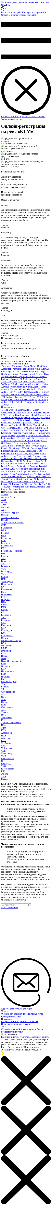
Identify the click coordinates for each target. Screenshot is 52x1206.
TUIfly (19, 392)
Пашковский (7, 670)
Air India (36, 481)
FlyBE (43, 445)
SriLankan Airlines (19, 399)
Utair (37, 369)
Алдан (4, 500)
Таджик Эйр (21, 397)
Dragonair (28, 453)
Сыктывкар (7, 705)
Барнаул (5, 531)
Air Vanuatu (41, 476)
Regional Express (20, 417)
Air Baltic (46, 484)
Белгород (5, 541)
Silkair (36, 410)
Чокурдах (6, 762)
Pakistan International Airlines (20, 421)
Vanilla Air (32, 389)
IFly (19, 438)
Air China (25, 484)
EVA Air (26, 448)
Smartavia (7, 366)
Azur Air (45, 369)
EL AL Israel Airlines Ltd (31, 451)
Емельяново (7, 587)
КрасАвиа (45, 430)
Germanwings (20, 443)
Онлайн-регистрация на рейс (15, 1014)
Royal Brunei (37, 415)
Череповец (6, 752)
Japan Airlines (35, 435)
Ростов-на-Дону (9, 680)
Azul (12, 469)
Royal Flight (30, 366)
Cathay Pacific (40, 461)
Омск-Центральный (11, 659)
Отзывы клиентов (27, 15)
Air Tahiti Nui (15, 479)
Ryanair (10, 415)
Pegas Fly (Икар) (37, 371)
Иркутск (5, 598)
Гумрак (4, 575)
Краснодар (6, 628)
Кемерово (6, 613)
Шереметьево (7, 767)
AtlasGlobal (33, 471)
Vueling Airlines (27, 384)
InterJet (46, 435)
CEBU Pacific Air (24, 461)
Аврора (23, 471)
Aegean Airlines (16, 489)
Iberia (35, 438)
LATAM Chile (17, 430)
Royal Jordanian (23, 415)
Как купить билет (27, 1029)
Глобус (9, 443)
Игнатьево (6, 593)
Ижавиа (14, 379)
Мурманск (6, 649)
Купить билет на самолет (32, 116)
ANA (12, 474)
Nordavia (27, 425)
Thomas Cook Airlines (31, 394)
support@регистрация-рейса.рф (16, 1008)
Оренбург (6, 664)
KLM (32, 433)
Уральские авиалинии (23, 369)
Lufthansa (34, 376)
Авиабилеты (36, 1014)
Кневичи (5, 618)
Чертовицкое (7, 757)
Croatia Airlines (33, 456)
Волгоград (6, 570)
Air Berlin (38, 479)
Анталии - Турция (10, 511)
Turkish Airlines (35, 374)
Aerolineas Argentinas (35, 487)
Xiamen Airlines (37, 381)
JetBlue (11, 435)
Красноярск (7, 634)
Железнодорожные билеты (36, 1037)
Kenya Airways (43, 433)
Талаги (4, 711)
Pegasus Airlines (16, 420)
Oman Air (37, 422)
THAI (46, 394)
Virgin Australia (17, 387)
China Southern (25, 458)
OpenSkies (27, 422)
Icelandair (26, 438)
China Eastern (40, 458)
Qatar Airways (36, 417)
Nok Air (37, 425)
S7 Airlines (42, 366)
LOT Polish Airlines (33, 428)
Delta (36, 453)
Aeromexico (18, 487)
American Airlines (24, 474)
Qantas (47, 417)
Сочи (3, 695)
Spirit (12, 402)
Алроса (43, 376)
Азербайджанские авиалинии (31, 469)
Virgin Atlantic (33, 387)
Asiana (43, 471)
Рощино (5, 685)
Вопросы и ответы (10, 116)
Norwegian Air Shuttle (11, 425)
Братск (4, 554)
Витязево (5, 559)
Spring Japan (34, 399)
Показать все (7, 407)
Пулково (5, 675)
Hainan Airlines (17, 440)
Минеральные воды (11, 639)
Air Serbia (28, 479)
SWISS (39, 397)
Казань (4, 608)
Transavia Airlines (32, 392)
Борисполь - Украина (11, 549)
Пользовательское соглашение (16, 1024)
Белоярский (7, 545)
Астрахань (23, 381)
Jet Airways (21, 435)
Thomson (15, 394)
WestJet (15, 384)
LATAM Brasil (31, 430)
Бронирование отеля (11, 1016)
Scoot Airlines (20, 412)
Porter (5, 420)
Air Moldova (25, 379)
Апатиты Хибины (10, 516)
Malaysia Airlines (14, 428)
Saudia (45, 412)
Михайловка (7, 644)
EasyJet (19, 453)
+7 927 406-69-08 (9, 907)
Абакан (4, 494)
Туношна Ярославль (11, 721)
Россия (16, 371)
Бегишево (6, 536)
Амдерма (5, 505)
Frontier (35, 445)
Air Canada (35, 484)
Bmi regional (23, 466)
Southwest (30, 402)
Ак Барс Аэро (8, 497)
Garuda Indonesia (22, 445)
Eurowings (36, 448)
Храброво (6, 741)
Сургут (4, 700)
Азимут (23, 374)
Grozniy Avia (40, 440)
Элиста (4, 772)
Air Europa (14, 484)
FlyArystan (17, 366)
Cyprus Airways (17, 456)
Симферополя (8, 690)
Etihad (45, 448)
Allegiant (38, 474)
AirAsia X (21, 476)
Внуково (5, 564)
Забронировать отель (11, 119)
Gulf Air (29, 440)
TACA (31, 397)
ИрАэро (37, 379)
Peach (28, 420)
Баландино (6, 526)
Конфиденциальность (12, 1037)
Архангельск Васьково (12, 521)
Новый (4, 654)
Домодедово (7, 580)
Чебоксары (6, 746)
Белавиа (34, 466)
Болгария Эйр (22, 463)
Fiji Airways (15, 448)
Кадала (4, 603)
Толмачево (6, 716)
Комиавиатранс (21, 433)
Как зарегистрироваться (34, 12)
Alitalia (46, 474)
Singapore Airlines (23, 410)
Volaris (39, 384)
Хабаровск (6, 731)
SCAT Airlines (35, 412)
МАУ (12, 392)
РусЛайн (23, 376)
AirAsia (31, 476)
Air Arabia (7, 487)
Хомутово (6, 736)
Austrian (14, 471)
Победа (24, 371)
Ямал (47, 374)
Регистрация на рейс (11, 12)
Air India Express (23, 481)
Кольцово (6, 623)
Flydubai (13, 381)
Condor (13, 458)
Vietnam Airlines (18, 389)
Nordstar (14, 376)
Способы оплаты (9, 15)
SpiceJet (20, 402)
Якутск (4, 777)
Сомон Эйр (8, 410)
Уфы (3, 726)
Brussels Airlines (38, 463)
